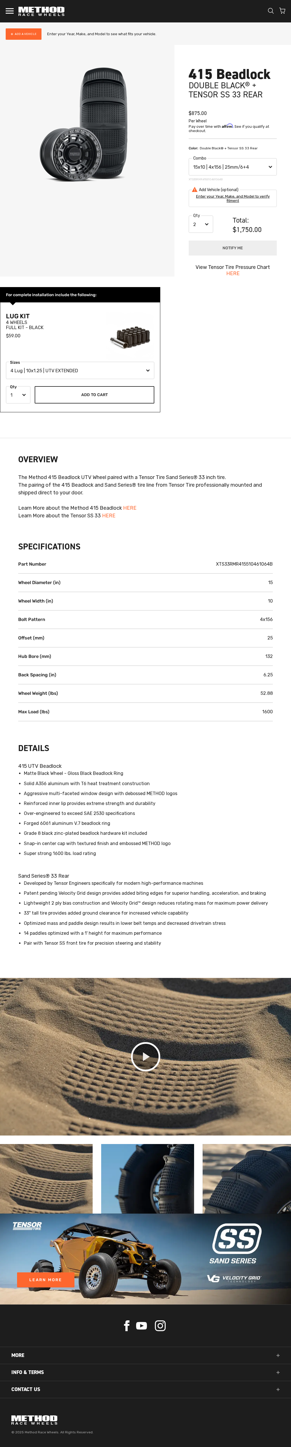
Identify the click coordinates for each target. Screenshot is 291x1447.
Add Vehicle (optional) (218, 189)
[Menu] (10, 11)
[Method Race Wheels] (41, 11)
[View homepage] (145, 1420)
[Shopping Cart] (282, 11)
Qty (196, 215)
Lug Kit (18, 316)
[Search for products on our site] (271, 11)
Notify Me (233, 248)
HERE (233, 273)
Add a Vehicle (25, 34)
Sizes (15, 362)
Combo (199, 158)
